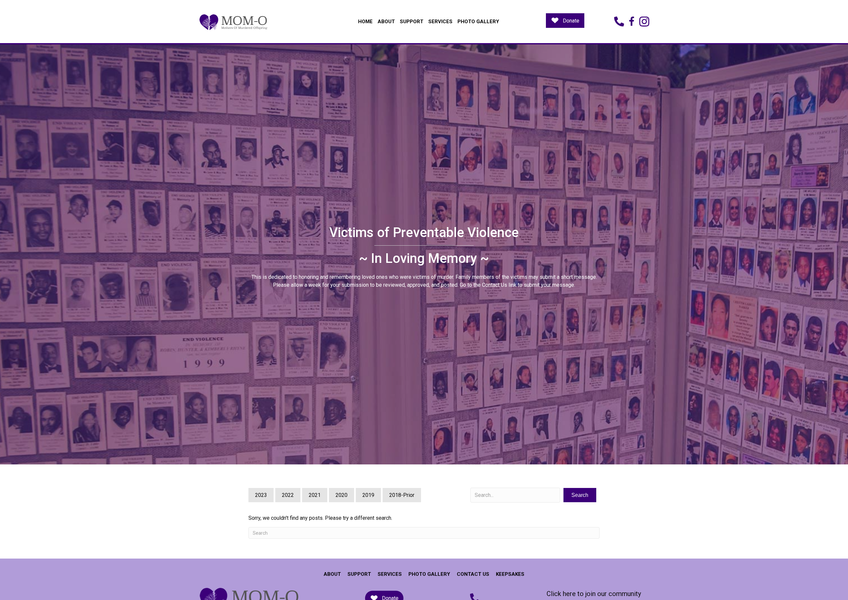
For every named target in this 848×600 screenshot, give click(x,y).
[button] (565, 20)
